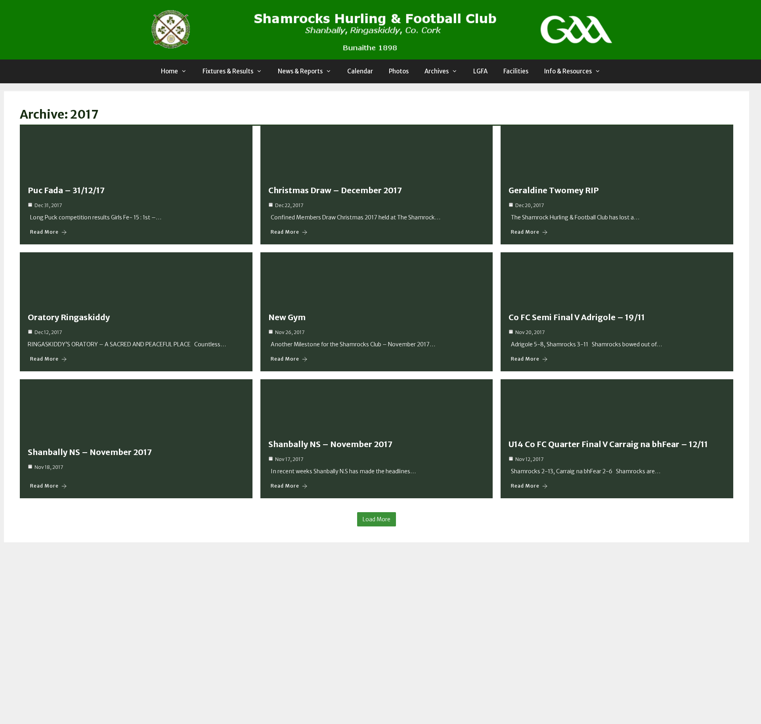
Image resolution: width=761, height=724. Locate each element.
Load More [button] (376, 519)
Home (169, 71)
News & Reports (300, 71)
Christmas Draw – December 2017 (335, 190)
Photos (399, 71)
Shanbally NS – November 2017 (90, 452)
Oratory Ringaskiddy (69, 317)
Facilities (515, 71)
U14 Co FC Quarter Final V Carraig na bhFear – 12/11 (608, 444)
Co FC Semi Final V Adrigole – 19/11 (577, 317)
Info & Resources (568, 71)
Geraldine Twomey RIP (554, 190)
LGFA (480, 71)
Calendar (360, 71)
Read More (44, 232)
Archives (436, 71)
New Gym (287, 317)
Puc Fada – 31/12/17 (66, 190)
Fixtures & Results (228, 71)
